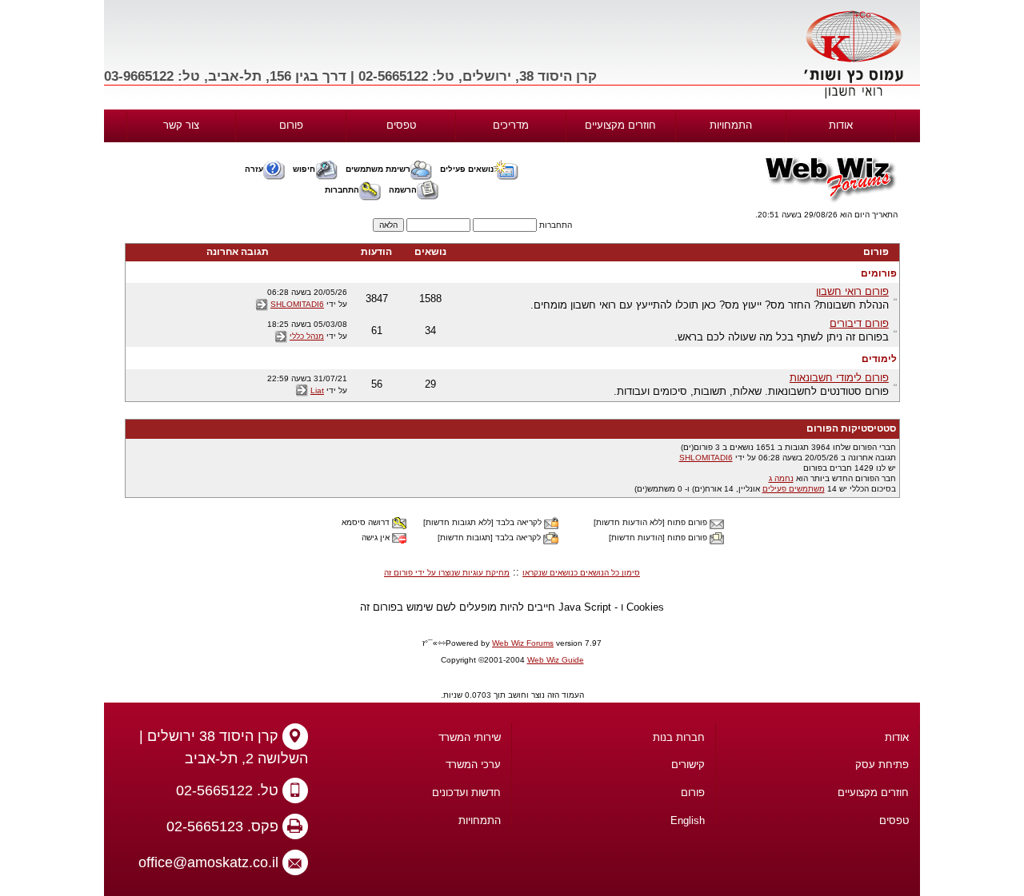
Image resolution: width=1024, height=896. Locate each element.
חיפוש (304, 169)
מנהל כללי (307, 336)
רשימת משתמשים (378, 169)
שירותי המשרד (469, 737)
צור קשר (181, 125)
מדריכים (511, 125)
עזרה (254, 169)
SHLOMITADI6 (297, 304)
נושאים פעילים (467, 169)
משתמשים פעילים (793, 488)
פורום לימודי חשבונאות (839, 378)
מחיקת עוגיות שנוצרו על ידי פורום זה (447, 572)
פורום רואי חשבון (852, 291)
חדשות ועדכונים (466, 792)
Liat (317, 390)
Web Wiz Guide (555, 659)
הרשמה (403, 189)
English (687, 820)
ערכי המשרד (473, 765)
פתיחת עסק (882, 765)
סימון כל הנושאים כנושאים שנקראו (581, 572)
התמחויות (731, 125)
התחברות (342, 189)
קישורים (688, 765)
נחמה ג (781, 478)
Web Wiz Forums (523, 643)
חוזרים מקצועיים (620, 125)
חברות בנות (679, 737)
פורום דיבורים (859, 323)
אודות (841, 125)
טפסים (401, 125)
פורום (291, 125)
